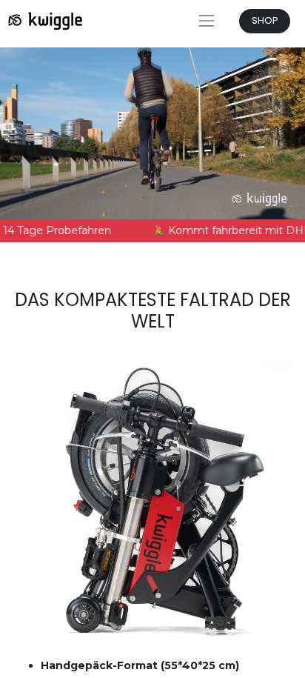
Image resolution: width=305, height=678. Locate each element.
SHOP (265, 20)
